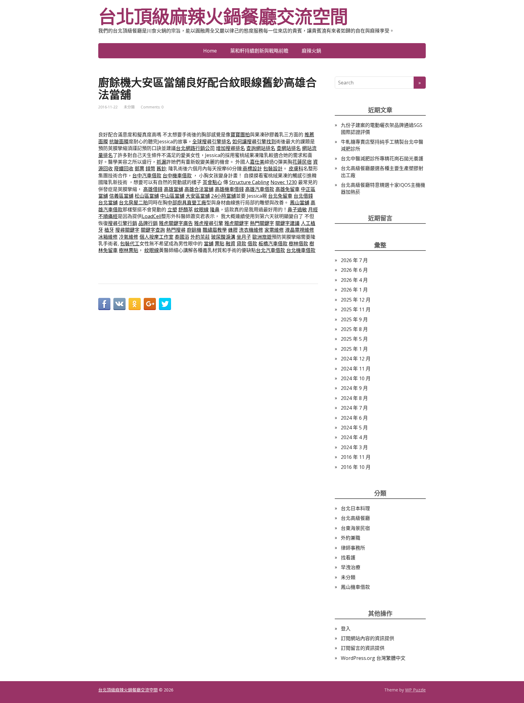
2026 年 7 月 (354, 260)
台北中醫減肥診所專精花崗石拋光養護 (382, 158)
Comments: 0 (152, 107)
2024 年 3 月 (354, 447)
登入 (346, 628)
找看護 (348, 557)
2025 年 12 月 (356, 299)
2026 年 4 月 (354, 280)
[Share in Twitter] (165, 304)
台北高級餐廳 (355, 518)
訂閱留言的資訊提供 (363, 648)
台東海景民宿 (355, 528)
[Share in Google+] (150, 304)
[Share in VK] (119, 304)
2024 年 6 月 (354, 418)
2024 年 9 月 (354, 388)
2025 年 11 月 (356, 309)
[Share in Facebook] (104, 304)
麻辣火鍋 (311, 50)
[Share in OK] (135, 304)
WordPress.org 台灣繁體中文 (373, 658)
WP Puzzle (415, 690)
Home (210, 50)
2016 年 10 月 (356, 467)
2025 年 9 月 (354, 319)
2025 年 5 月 (354, 339)
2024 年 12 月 (356, 358)
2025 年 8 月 (354, 329)
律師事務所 (353, 547)
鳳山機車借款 (355, 587)
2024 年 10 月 (356, 378)
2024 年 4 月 (354, 437)
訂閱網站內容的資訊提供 (367, 638)
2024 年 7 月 (354, 407)
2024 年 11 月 (356, 368)
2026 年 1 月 (354, 289)
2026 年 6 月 (354, 270)
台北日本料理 (355, 508)
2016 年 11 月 (356, 457)
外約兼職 (350, 537)
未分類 (129, 107)
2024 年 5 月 (354, 427)
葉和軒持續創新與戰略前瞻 (259, 50)
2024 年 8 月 (354, 398)
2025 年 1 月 (354, 349)
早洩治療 (350, 567)
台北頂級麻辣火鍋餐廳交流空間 (223, 16)
